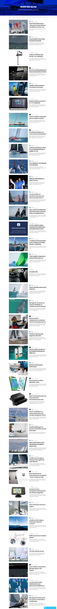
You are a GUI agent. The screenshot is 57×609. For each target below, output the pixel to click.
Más (44, 17)
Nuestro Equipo (39, 17)
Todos (10, 17)
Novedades (18, 17)
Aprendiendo (28, 17)
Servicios (23, 17)
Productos (33, 17)
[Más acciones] (46, 21)
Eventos (13, 17)
